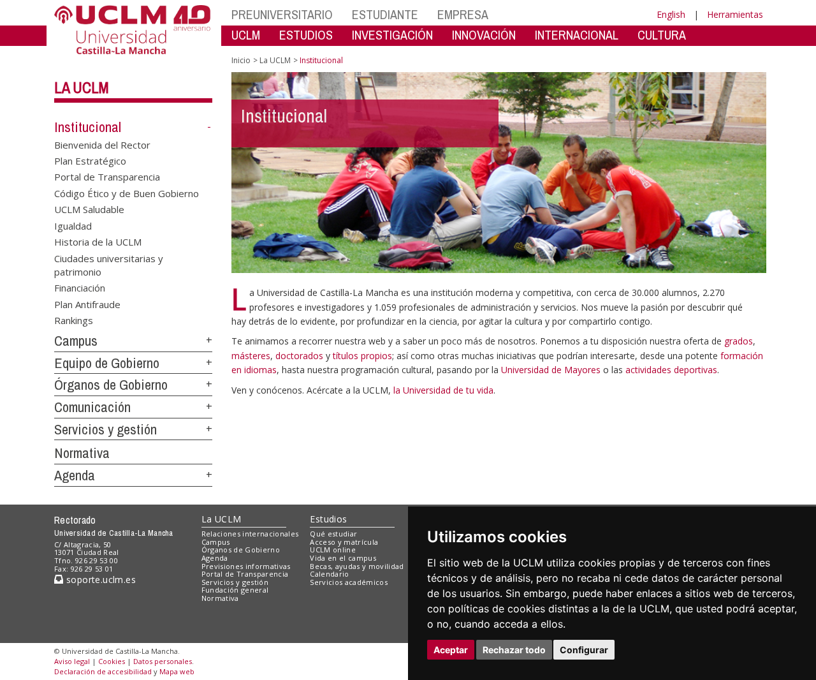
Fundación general (235, 590)
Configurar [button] (584, 649)
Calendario (329, 574)
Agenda (74, 475)
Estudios (328, 519)
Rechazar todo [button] (514, 649)
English (671, 14)
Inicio (241, 60)
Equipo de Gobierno (106, 363)
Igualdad (73, 225)
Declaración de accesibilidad (103, 671)
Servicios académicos (349, 582)
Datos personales (162, 661)
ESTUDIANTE (385, 14)
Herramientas (735, 14)
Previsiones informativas (246, 566)
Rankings (73, 320)
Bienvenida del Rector (102, 144)
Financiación (79, 287)
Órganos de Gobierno (111, 384)
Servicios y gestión (105, 429)
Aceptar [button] (450, 649)
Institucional (87, 127)
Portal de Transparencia (107, 176)
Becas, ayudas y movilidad (357, 566)
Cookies (111, 661)
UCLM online (333, 549)
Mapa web (176, 671)
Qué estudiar (333, 533)
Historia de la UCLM (98, 241)
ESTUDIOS (306, 34)
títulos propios (362, 356)
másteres (250, 356)
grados (738, 341)
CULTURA (662, 34)
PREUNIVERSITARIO (282, 14)
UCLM (245, 34)
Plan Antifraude (87, 303)
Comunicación (92, 407)
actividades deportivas (671, 370)
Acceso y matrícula (344, 542)
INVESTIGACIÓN (392, 34)
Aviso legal (72, 661)
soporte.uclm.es (99, 579)
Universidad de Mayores (552, 370)
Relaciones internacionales (250, 533)
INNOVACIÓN (484, 34)
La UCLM (81, 87)
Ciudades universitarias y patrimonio (108, 264)
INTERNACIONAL (576, 34)
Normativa (82, 452)
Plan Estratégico (90, 160)
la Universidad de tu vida (443, 390)
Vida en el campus (343, 558)
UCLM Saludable (89, 209)
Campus (76, 340)
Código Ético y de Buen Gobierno (126, 192)
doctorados (299, 356)
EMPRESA (462, 14)
